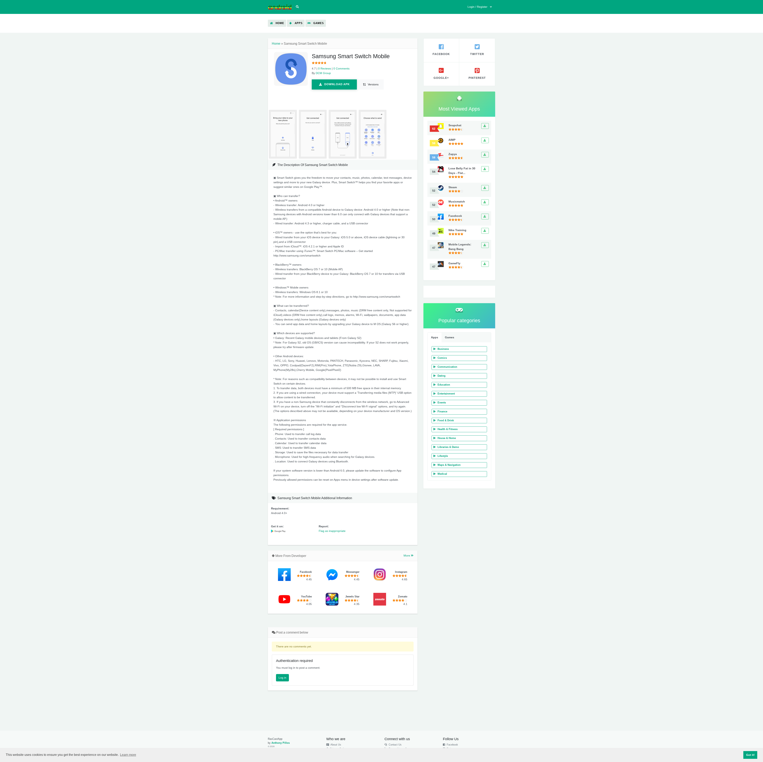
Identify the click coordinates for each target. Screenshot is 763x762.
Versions (373, 84)
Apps (434, 337)
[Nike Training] (485, 231)
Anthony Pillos (280, 743)
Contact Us (395, 744)
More (407, 555)
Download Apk (336, 84)
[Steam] (485, 188)
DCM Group (323, 73)
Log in (282, 677)
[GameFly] (485, 264)
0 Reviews (324, 68)
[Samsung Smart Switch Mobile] (278, 530)
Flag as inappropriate (332, 530)
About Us (335, 744)
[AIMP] (485, 140)
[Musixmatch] (485, 202)
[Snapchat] (485, 126)
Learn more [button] (128, 754)
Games (449, 337)
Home (276, 43)
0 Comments (341, 68)
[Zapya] (485, 155)
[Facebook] (485, 216)
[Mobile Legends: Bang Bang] (485, 245)
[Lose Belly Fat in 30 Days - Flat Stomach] (485, 169)
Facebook (452, 744)
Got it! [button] (750, 754)
